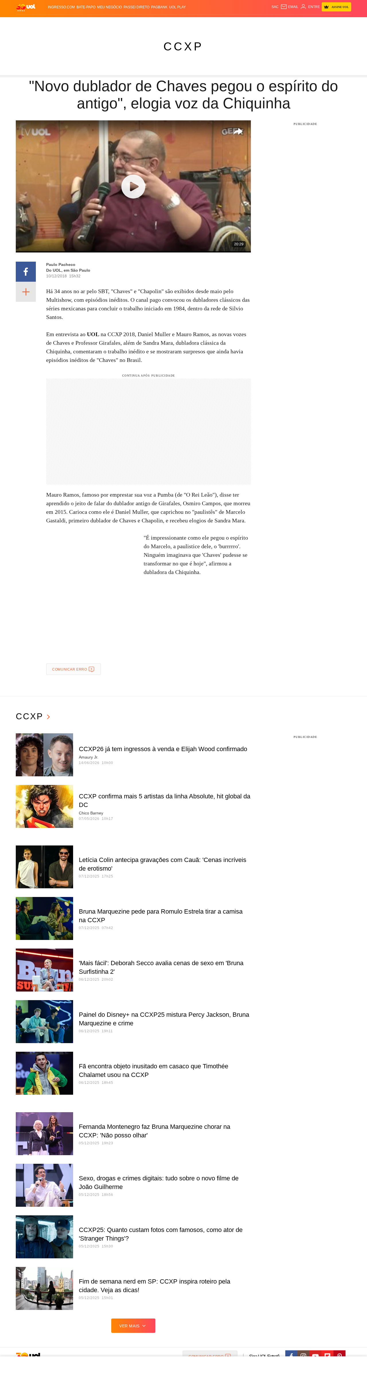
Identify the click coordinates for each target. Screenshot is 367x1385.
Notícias (81, 23)
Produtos (27, 23)
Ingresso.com (61, 7)
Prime (307, 23)
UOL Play (177, 7)
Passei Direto (136, 7)
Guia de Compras (344, 23)
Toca (319, 23)
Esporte (171, 23)
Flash (44, 23)
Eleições (61, 23)
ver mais (129, 1326)
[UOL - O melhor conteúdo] (26, 7)
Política (100, 23)
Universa (207, 23)
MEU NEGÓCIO (109, 7)
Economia (138, 23)
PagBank (159, 7)
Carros (118, 23)
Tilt (240, 23)
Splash (189, 23)
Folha (155, 23)
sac (275, 7)
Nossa (286, 23)
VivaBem (227, 23)
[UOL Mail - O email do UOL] (289, 7)
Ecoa (250, 23)
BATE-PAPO (86, 7)
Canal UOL (267, 23)
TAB (297, 23)
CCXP (183, 46)
